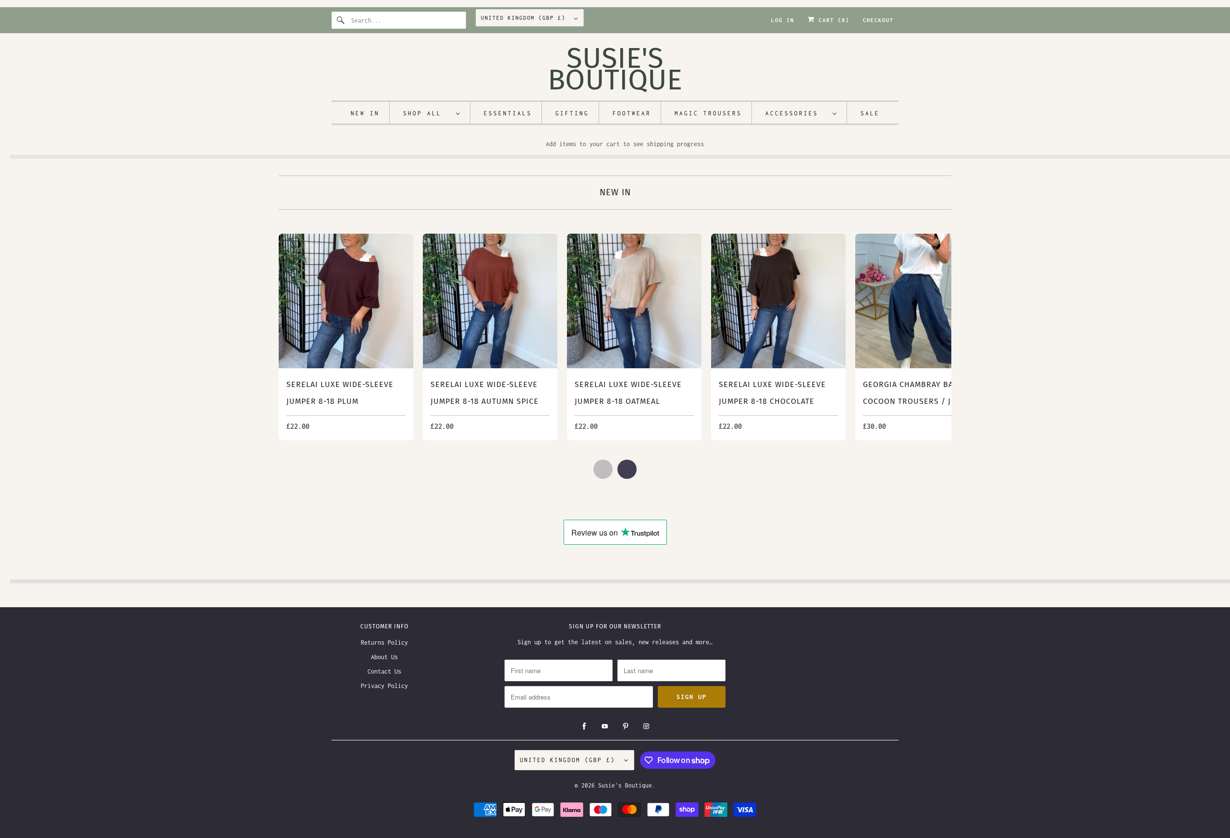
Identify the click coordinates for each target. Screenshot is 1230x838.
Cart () (832, 20)
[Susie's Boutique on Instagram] (646, 726)
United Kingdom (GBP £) (525, 18)
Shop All (427, 113)
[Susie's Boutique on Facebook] (584, 726)
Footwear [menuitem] (632, 113)
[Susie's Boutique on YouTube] (605, 726)
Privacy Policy (384, 685)
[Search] (341, 20)
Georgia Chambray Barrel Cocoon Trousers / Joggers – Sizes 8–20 (922, 401)
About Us (384, 657)
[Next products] (627, 469)
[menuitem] (432, 113)
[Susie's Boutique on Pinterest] (625, 726)
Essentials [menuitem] (508, 113)
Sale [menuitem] (870, 113)
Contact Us (384, 671)
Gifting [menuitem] (572, 113)
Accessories (796, 113)
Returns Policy (384, 642)
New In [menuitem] (365, 113)
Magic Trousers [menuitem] (708, 113)
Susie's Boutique (625, 785)
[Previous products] (603, 469)
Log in (782, 20)
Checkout (878, 20)
